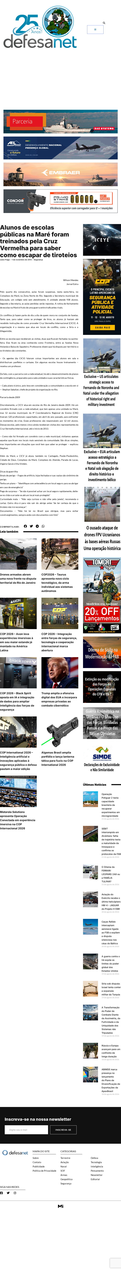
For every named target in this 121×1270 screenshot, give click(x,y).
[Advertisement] (60, 73)
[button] (104, 23)
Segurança (38, 260)
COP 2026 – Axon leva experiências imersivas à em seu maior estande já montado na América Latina (16, 642)
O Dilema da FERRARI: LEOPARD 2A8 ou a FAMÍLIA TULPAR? (111, 874)
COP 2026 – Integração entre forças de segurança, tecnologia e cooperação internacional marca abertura (59, 642)
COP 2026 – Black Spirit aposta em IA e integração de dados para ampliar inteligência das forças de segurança (17, 701)
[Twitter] (8, 1192)
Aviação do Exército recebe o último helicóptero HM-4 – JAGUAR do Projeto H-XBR (111, 901)
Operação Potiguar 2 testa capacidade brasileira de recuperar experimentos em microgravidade (111, 805)
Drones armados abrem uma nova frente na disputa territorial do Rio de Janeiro (18, 578)
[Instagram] (15, 1192)
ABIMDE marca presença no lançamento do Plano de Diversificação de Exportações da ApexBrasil (111, 1080)
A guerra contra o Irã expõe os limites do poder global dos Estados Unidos (111, 963)
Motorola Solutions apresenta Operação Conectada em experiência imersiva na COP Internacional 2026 (17, 820)
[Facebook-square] (1, 1192)
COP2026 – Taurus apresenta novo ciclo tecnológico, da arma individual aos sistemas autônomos (57, 583)
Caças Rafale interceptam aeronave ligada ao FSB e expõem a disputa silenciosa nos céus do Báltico (111, 932)
